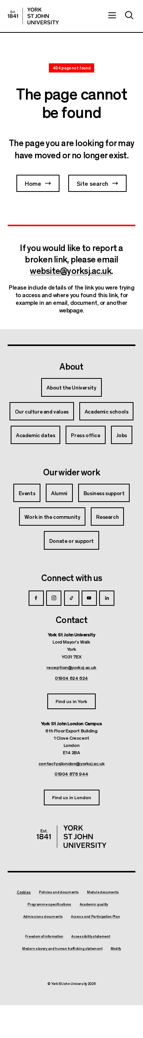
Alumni (59, 493)
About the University (71, 387)
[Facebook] (36, 598)
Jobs (121, 435)
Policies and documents (59, 892)
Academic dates (35, 435)
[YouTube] (89, 598)
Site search (92, 183)
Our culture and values (42, 411)
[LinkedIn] (106, 598)
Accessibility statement (90, 936)
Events (27, 493)
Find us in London (71, 797)
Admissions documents (43, 916)
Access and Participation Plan (95, 916)
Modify (116, 948)
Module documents (103, 892)
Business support (104, 493)
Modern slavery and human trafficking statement (62, 948)
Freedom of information (44, 936)
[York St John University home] (33, 16)
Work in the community (52, 516)
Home (33, 183)
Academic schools (107, 411)
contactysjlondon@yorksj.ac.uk (71, 763)
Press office (85, 435)
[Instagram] (53, 598)
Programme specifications (49, 904)
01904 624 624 (71, 678)
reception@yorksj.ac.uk (71, 667)
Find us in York (71, 701)
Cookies (24, 892)
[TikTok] (71, 598)
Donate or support (71, 540)
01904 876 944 (71, 774)
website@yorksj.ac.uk (70, 270)
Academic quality (94, 904)
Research (107, 516)
